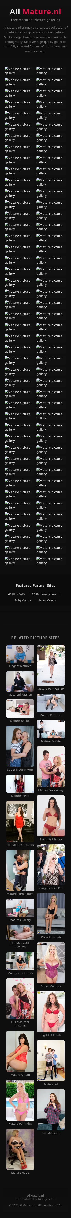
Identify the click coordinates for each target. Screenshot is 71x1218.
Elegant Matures (20, 666)
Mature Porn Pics (20, 1123)
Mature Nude (20, 1172)
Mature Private (51, 741)
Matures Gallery (20, 920)
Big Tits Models (51, 1035)
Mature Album (20, 1075)
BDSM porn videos (44, 594)
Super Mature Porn (20, 769)
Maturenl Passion (20, 694)
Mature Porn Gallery (50, 688)
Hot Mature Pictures (20, 845)
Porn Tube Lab (51, 937)
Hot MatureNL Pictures (20, 945)
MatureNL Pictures (20, 973)
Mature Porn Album (20, 894)
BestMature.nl (51, 1133)
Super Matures (51, 986)
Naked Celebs (47, 600)
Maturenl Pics (20, 796)
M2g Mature (23, 600)
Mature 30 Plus (20, 721)
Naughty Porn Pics (50, 888)
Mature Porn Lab (51, 715)
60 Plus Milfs (17, 594)
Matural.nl (51, 1084)
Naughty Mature (51, 839)
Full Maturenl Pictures (20, 1024)
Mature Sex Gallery (51, 790)
